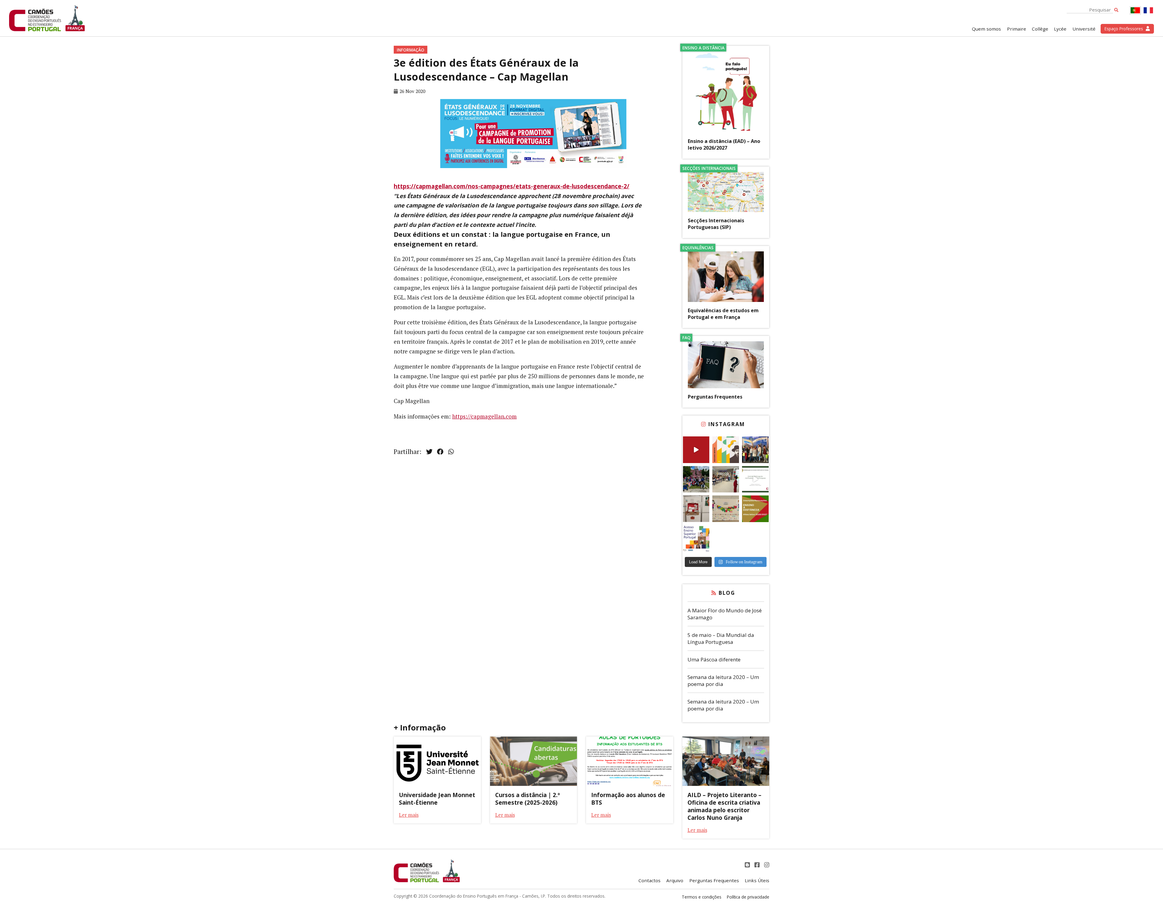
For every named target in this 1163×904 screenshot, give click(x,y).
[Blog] (748, 865)
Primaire (1016, 29)
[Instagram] (766, 865)
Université (1083, 29)
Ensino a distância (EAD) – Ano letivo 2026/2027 (724, 144)
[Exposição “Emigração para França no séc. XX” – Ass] (696, 508)
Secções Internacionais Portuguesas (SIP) (716, 223)
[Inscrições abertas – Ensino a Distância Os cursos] (755, 508)
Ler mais (409, 814)
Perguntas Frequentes (715, 396)
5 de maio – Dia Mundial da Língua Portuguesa (721, 638)
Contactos (649, 880)
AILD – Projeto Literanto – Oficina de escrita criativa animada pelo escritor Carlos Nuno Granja (724, 806)
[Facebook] (757, 865)
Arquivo (674, 880)
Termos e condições (701, 897)
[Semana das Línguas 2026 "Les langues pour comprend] (725, 508)
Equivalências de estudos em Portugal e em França (723, 313)
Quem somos (986, 29)
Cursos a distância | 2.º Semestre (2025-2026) (527, 798)
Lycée (1060, 29)
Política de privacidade (748, 897)
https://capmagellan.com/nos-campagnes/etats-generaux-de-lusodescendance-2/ (511, 186)
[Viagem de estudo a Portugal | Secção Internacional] (696, 449)
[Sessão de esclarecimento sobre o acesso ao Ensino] (696, 538)
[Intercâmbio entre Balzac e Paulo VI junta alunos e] (755, 449)
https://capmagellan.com (484, 416)
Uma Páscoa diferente (714, 659)
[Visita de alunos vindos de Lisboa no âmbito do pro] (725, 479)
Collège (1040, 29)
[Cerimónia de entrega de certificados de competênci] (755, 479)
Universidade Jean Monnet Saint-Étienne (437, 798)
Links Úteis (757, 880)
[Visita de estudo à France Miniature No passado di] (696, 479)
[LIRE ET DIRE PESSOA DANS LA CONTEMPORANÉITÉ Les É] (725, 449)
